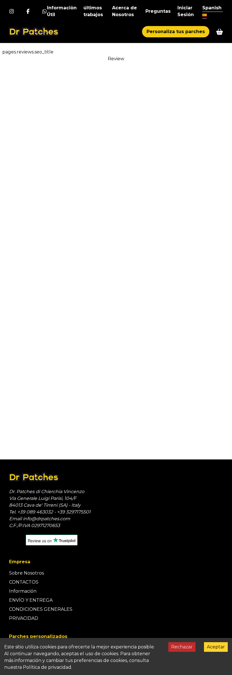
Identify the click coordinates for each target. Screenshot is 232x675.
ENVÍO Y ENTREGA (31, 600)
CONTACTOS (23, 582)
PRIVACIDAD (23, 618)
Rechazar (182, 647)
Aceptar (216, 647)
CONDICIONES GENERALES (40, 609)
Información (22, 591)
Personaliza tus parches (176, 31)
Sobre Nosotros (26, 573)
